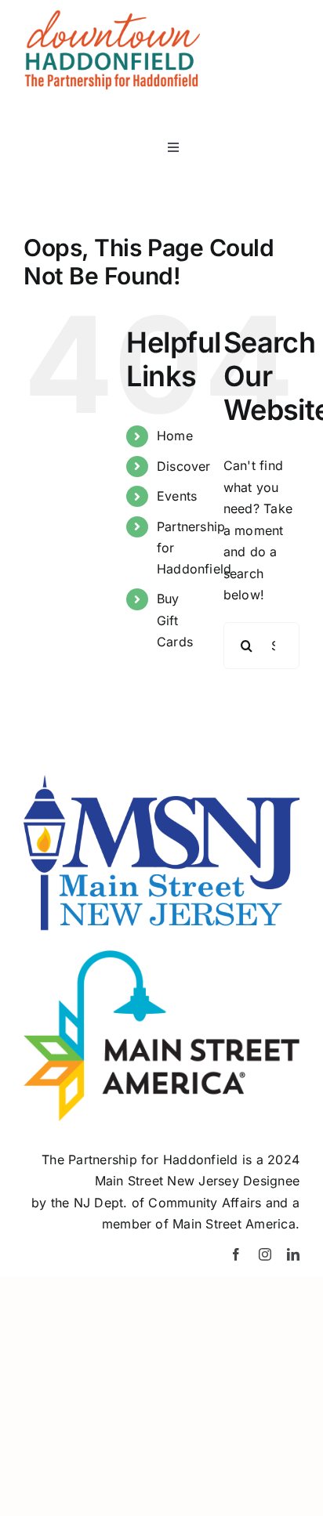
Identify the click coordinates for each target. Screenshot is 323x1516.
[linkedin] (293, 1254)
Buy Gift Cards (175, 620)
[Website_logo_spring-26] (112, 16)
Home (175, 435)
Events (177, 496)
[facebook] (236, 1254)
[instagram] (265, 1254)
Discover (184, 466)
